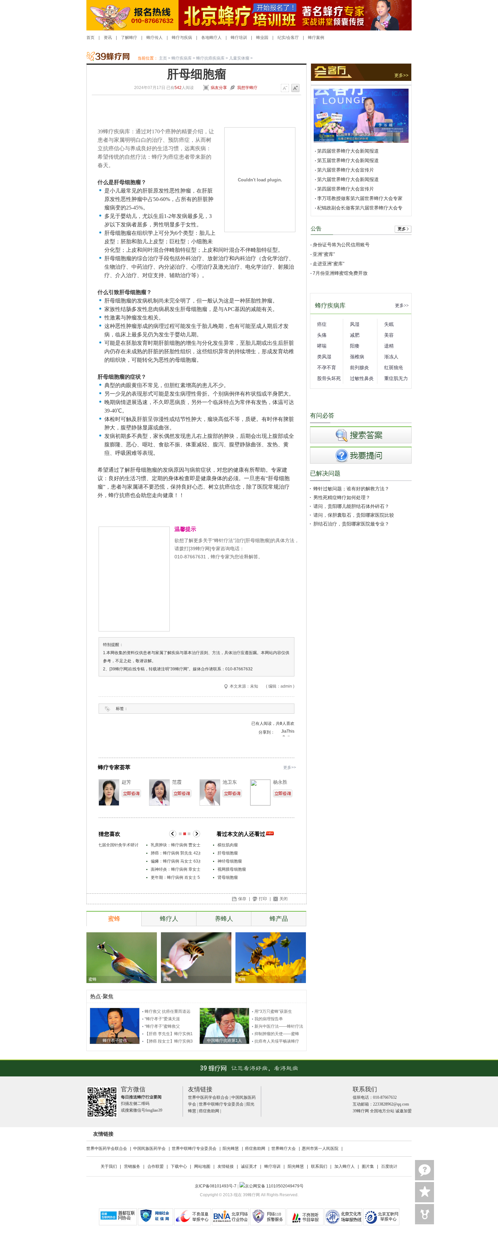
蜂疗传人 (154, 37)
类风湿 (324, 356)
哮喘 (322, 346)
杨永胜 (280, 782)
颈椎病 (357, 356)
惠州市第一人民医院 (320, 1148)
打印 (263, 898)
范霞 (177, 782)
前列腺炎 (359, 367)
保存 (242, 898)
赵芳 (126, 782)
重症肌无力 (396, 378)
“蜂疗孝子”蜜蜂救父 (162, 1026)
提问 (424, 1170)
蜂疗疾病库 (181, 58)
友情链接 (225, 1166)
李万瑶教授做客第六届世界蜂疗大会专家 (359, 198)
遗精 (389, 346)
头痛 (322, 335)
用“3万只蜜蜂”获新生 (273, 1011)
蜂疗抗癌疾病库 (210, 58)
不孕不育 (326, 367)
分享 (424, 1214)
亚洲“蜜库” (324, 254)
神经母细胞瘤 (229, 861)
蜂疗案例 (316, 37)
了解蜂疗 (129, 37)
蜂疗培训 (239, 37)
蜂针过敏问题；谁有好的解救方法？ (351, 488)
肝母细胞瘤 (227, 853)
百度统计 (389, 1166)
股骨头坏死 (329, 378)
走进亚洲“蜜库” (329, 263)
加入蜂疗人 (344, 1166)
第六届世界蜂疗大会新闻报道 (348, 179)
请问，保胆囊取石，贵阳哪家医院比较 (353, 515)
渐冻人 (391, 356)
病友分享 (219, 87)
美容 (389, 335)
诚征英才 (249, 1166)
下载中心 (179, 1166)
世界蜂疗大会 (283, 1148)
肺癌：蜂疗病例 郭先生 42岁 (128, 853)
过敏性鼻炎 (362, 378)
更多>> (289, 767)
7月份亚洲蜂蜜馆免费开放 (340, 273)
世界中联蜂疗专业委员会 (221, 1104)
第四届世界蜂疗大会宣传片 (345, 189)
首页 (90, 37)
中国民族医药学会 (149, 1148)
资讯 (108, 37)
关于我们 (109, 1166)
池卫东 (230, 782)
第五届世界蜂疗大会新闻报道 (348, 160)
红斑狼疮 (393, 367)
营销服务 (132, 1166)
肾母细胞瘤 (227, 877)
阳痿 (354, 346)
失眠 (389, 324)
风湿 (354, 324)
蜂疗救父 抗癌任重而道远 (167, 1011)
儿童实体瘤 (239, 58)
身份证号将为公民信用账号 (341, 244)
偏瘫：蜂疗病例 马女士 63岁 (128, 861)
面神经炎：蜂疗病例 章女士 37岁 (133, 869)
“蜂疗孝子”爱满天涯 (162, 1019)
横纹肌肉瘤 (227, 845)
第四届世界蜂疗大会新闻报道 (348, 151)
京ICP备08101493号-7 (216, 1186)
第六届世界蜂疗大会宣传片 (345, 170)
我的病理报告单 (268, 1019)
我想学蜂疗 (247, 87)
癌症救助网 (209, 1111)
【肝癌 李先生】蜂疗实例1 (169, 1033)
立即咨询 (131, 793)
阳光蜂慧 (231, 1148)
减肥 (354, 335)
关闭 (283, 898)
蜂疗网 (112, 58)
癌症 (322, 324)
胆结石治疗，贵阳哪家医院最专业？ (351, 524)
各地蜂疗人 (211, 37)
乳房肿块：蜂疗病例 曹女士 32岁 (133, 845)
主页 (163, 58)
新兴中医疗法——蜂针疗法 (278, 1026)
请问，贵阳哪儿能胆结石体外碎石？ (351, 506)
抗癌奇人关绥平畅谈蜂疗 (276, 1041)
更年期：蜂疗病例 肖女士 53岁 (131, 877)
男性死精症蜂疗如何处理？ (341, 497)
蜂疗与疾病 (182, 37)
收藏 (424, 1192)
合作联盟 (155, 1166)
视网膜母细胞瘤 (231, 869)
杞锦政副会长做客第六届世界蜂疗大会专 (359, 207)
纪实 (281, 37)
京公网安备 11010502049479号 (274, 1186)
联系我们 (319, 1166)
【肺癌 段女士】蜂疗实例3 (169, 1041)
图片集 (368, 1166)
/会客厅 (292, 37)
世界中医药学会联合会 (208, 1097)
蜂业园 (262, 37)
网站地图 (202, 1166)
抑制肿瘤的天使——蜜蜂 (276, 1033)
